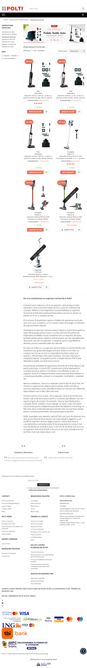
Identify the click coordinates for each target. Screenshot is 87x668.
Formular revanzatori (9, 553)
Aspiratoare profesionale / (20, 20)
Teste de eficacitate (37, 552)
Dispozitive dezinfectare (42, 574)
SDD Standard (6, 534)
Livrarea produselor (37, 529)
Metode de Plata (36, 526)
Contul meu (6, 556)
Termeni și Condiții (37, 521)
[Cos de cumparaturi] (82, 15)
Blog (3, 511)
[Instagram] (2, 606)
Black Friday (35, 511)
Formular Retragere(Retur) (10, 503)
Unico (33, 509)
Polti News (7, 516)
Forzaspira (70, 152)
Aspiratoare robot (8, 47)
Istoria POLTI (6, 544)
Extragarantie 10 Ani (8, 524)
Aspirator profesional (9, 44)
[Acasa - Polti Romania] (13, 8)
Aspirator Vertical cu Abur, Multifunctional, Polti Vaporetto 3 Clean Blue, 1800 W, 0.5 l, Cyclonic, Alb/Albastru (38, 275)
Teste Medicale (36, 584)
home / (6, 20)
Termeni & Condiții (39, 516)
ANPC (33, 540)
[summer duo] (54, 33)
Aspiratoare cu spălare (9, 34)
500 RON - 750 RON (10, 56)
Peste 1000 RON (9, 58)
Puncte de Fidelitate (8, 531)
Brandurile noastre (40, 496)
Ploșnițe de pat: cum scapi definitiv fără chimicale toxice (42, 556)
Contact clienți (6, 509)
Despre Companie (9, 539)
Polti (38, 91)
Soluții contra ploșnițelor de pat (39, 546)
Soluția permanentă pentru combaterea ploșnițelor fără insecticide (40, 566)
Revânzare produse (11, 549)
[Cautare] (83, 8)
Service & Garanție (8, 501)
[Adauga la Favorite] (46, 111)
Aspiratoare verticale (9, 37)
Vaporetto (38, 270)
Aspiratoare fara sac (8, 39)
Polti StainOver (36, 503)
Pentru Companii (7, 521)
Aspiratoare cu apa (8, 42)
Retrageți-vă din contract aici (40, 532)
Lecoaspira (34, 501)
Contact (6, 496)
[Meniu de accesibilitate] (83, 651)
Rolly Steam (35, 506)
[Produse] (4, 15)
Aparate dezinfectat (37, 581)
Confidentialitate (36, 537)
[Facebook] (2, 600)
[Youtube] (2, 603)
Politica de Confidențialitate (38, 490)
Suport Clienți (6, 506)
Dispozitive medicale (37, 578)
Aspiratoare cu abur (8, 32)
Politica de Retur (36, 535)
